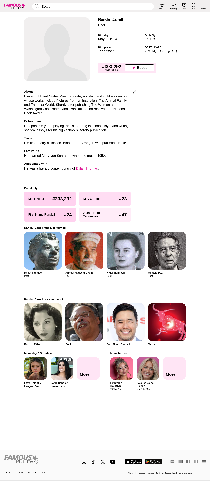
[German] (204, 461)
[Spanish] (172, 461)
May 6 (102, 39)
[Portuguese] (180, 461)
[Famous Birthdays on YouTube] (113, 461)
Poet (101, 25)
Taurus (150, 39)
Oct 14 (150, 51)
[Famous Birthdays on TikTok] (93, 462)
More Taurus (118, 353)
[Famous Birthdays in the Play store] (153, 461)
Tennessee (106, 51)
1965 (160, 51)
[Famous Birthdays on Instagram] (84, 462)
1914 (113, 39)
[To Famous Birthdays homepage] (14, 6)
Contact (19, 472)
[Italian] (196, 461)
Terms (44, 472)
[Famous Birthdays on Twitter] (103, 462)
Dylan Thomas (87, 168)
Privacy (32, 472)
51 (171, 51)
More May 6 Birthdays (38, 353)
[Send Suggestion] (135, 92)
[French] (188, 461)
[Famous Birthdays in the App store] (133, 461)
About (7, 472)
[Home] (37, 459)
